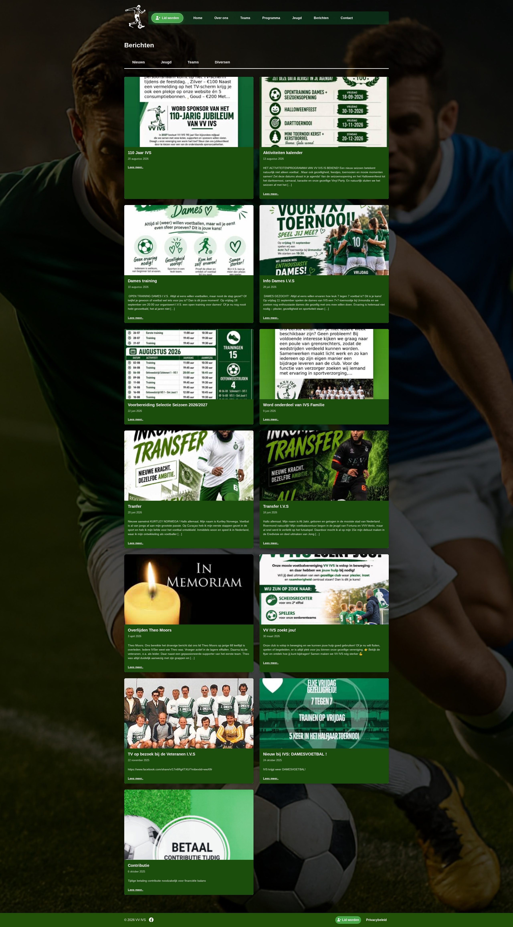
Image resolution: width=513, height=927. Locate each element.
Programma (271, 18)
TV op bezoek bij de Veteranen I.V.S (161, 754)
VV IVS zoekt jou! (279, 630)
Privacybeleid (376, 920)
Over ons (221, 18)
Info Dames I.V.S (278, 281)
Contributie (138, 865)
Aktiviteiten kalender (283, 152)
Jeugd (297, 18)
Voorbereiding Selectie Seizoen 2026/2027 (167, 405)
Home (197, 18)
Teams (245, 18)
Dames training (142, 281)
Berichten (321, 18)
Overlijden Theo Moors (150, 630)
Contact (347, 18)
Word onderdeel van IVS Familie (293, 405)
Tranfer (134, 506)
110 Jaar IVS (139, 152)
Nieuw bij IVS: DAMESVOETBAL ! (295, 754)
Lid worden (170, 18)
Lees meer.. (135, 167)
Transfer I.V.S (276, 506)
